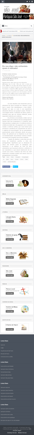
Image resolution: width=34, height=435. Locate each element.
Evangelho (18, 157)
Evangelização (25, 157)
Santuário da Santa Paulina (7, 393)
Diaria (12, 157)
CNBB (2, 348)
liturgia (16, 159)
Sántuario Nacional (5, 387)
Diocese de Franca (5, 353)
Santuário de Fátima (5, 411)
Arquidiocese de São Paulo (7, 351)
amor (8, 157)
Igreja (7, 159)
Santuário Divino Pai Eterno (7, 369)
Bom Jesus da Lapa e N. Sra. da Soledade (10, 420)
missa (4, 161)
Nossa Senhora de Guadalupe (8, 417)
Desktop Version (12, 432)
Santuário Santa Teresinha (7, 390)
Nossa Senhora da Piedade (7, 366)
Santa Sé (3, 345)
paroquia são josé (11, 161)
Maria (26, 159)
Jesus (12, 159)
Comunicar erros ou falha (7, 356)
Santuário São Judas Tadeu (7, 378)
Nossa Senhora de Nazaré (7, 396)
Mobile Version (22, 432)
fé (3, 159)
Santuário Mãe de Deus (6, 375)
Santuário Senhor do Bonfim (7, 408)
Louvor (21, 159)
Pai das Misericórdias (6, 372)
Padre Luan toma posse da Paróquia (22, 31)
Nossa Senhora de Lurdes (7, 414)
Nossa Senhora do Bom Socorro (8, 399)
